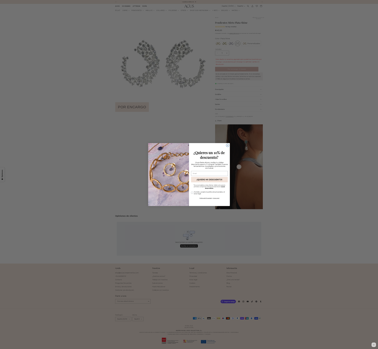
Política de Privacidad (206, 198)
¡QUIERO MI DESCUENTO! (209, 179)
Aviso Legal (216, 198)
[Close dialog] (227, 145)
